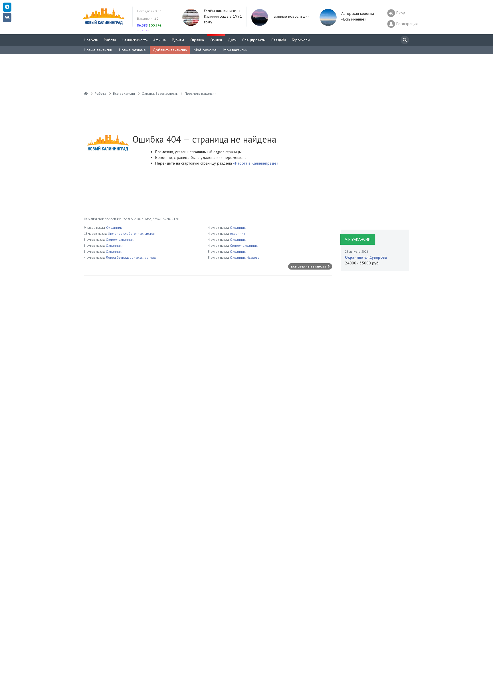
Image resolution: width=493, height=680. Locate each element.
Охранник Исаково (245, 257)
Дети (232, 39)
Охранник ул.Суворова (366, 257)
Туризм (177, 39)
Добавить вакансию (170, 49)
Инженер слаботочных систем (131, 233)
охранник (237, 233)
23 (148, 18)
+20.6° (149, 11)
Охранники (115, 245)
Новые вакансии (98, 49)
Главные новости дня (291, 16)
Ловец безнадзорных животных (131, 257)
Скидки (216, 39)
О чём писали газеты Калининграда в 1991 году (223, 16)
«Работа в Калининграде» (255, 163)
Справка (197, 39)
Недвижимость (135, 39)
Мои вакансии (235, 49)
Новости (91, 39)
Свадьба (278, 39)
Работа (110, 39)
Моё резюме (205, 49)
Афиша (159, 39)
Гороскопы (301, 39)
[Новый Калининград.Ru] (86, 93)
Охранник (114, 227)
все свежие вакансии (309, 266)
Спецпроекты (254, 39)
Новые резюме (132, 49)
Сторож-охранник (120, 239)
